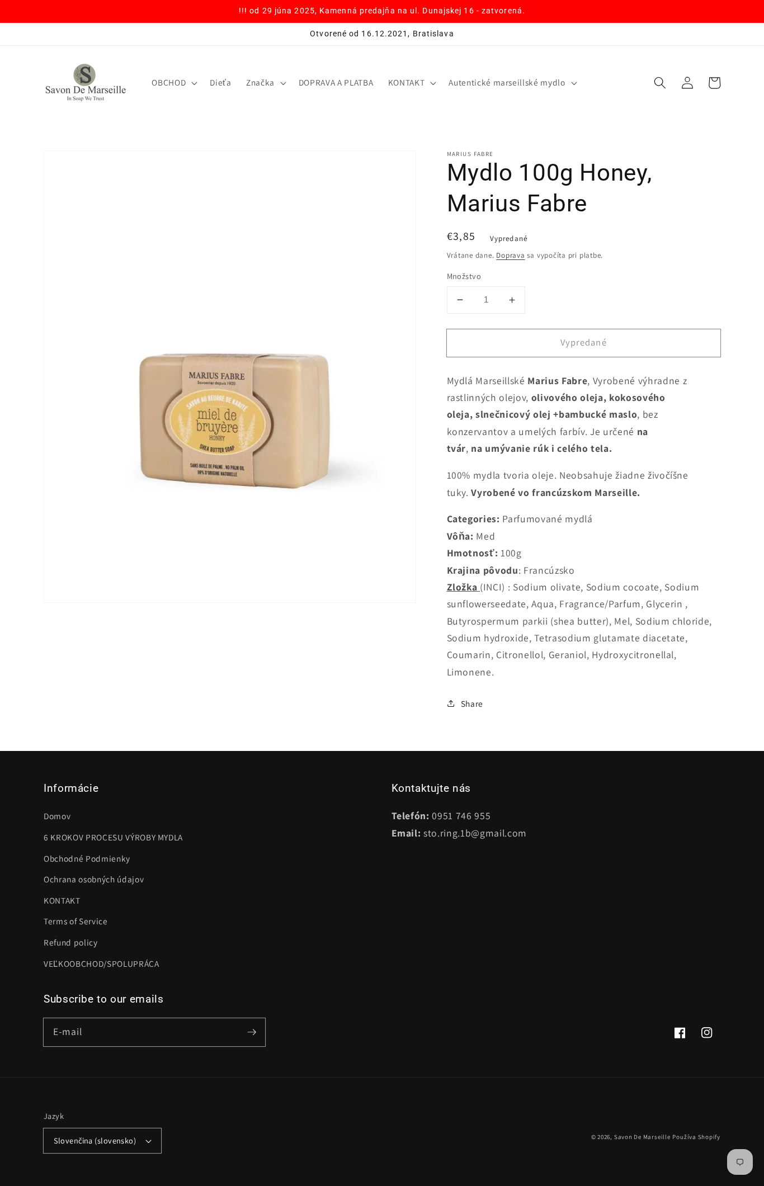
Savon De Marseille (642, 1137)
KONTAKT (62, 900)
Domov (57, 815)
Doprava (510, 255)
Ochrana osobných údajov (94, 879)
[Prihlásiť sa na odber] (251, 1031)
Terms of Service (76, 921)
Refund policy (71, 942)
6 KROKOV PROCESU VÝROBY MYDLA (113, 837)
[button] (173, 83)
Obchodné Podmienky (87, 858)
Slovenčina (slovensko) (95, 1140)
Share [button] (472, 703)
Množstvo (464, 276)
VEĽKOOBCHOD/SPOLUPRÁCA (101, 963)
